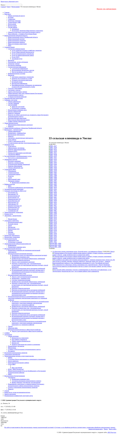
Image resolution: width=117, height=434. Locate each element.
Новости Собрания (14, 113)
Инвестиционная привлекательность (15, 35)
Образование (12, 171)
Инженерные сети (13, 229)
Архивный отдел (17, 58)
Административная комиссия (17, 96)
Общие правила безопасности (21, 341)
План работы (12, 139)
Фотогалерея (15, 7)
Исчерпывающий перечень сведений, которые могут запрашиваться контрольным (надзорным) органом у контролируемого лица (28, 271)
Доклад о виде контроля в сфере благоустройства (27, 331)
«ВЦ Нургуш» (111, 432)
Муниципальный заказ (15, 222)
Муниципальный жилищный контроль (20, 253)
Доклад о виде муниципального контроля (25, 277)
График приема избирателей (17, 121)
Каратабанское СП (14, 201)
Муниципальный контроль (12, 248)
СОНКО (7, 333)
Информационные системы (16, 73)
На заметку (11, 351)
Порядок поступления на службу (22, 78)
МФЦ (10, 374)
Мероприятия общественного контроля (20, 125)
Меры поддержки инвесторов (17, 44)
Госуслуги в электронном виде (17, 158)
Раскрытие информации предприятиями (20, 187)
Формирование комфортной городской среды (18, 395)
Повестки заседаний (18, 106)
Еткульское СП (12, 192)
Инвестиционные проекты (16, 42)
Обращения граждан (10, 159)
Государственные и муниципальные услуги (18, 156)
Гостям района (12, 27)
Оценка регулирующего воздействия (19, 153)
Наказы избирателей (14, 111)
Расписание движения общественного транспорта (27, 30)
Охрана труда (8, 214)
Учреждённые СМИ (14, 22)
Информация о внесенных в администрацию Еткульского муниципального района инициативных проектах (26, 385)
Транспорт (11, 234)
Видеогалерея (12, 25)
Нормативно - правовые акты (21, 278)
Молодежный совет (14, 179)
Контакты (11, 60)
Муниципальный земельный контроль (20, 275)
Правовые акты (9, 144)
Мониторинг (12, 348)
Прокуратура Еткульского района (18, 362)
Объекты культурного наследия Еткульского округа (24, 32)
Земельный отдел (13, 240)
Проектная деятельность (12, 235)
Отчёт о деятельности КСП (16, 141)
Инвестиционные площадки (17, 40)
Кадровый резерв (17, 82)
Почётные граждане (14, 20)
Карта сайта (112, 429)
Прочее (10, 230)
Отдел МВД (11, 364)
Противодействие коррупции (13, 98)
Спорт (10, 177)
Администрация (9, 47)
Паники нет (15, 343)
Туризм (6, 391)
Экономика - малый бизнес (12, 215)
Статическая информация (20, 68)
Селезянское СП (13, 210)
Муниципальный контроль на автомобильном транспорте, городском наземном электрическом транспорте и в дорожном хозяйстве (27, 298)
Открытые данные (14, 63)
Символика (11, 19)
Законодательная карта (95, 429)
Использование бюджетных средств (23, 70)
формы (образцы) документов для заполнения (26, 382)
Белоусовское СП (13, 197)
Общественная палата (11, 123)
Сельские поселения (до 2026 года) (15, 191)
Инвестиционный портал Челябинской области (23, 37)
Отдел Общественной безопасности (23, 52)
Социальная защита (14, 174)
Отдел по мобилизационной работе (23, 55)
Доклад (10, 326)
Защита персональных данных (17, 92)
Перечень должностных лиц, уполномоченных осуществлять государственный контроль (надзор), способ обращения (30, 265)
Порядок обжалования (15, 166)
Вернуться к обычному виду (9, 1)
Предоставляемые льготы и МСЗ (22, 72)
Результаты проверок (14, 65)
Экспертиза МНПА (14, 154)
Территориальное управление (13, 212)
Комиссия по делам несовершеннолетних (17, 392)
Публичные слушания (19, 108)
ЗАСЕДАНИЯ (12, 105)
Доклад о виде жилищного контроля (23, 262)
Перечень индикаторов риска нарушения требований (28, 268)
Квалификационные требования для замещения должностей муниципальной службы (26, 86)
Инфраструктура (9, 184)
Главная (3, 7)
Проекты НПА (12, 151)
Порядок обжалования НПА (17, 149)
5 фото (112, 251)
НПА (9, 45)
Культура (11, 176)
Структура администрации (16, 49)
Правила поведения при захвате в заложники (26, 344)
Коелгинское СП (13, 202)
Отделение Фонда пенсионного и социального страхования (26, 359)
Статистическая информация (17, 67)
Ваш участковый (17, 367)
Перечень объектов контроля (21, 260)
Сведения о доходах (14, 90)
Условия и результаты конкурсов (22, 80)
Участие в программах (15, 88)
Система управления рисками (21, 280)
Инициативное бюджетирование (14, 376)
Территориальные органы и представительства (19, 356)
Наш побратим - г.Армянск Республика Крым (22, 34)
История (10, 17)
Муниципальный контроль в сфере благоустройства (24, 329)
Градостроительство (10, 239)
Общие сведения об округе (16, 16)
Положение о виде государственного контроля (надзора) (29, 255)
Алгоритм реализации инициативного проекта (26, 381)
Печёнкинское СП (13, 207)
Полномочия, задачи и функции (18, 62)
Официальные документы (16, 148)
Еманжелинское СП (14, 199)
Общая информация (14, 101)
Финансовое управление (12, 237)
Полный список (13, 224)
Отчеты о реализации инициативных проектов (22, 387)
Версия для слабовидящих (106, 9)
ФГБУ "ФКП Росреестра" (16, 369)
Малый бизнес (12, 219)
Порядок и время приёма (16, 163)
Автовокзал (15, 29)
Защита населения (10, 394)
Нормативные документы (16, 346)
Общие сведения (13, 336)
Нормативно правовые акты (17, 247)
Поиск (106, 429)
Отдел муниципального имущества (23, 54)
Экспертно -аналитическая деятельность (20, 138)
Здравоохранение (13, 172)
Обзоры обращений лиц (15, 167)
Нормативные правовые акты (17, 110)
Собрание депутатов (10, 100)
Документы (11, 377)
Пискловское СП (13, 209)
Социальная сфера (10, 169)
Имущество (11, 227)
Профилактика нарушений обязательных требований (28, 258)
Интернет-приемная (14, 161)
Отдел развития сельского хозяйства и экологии (27, 50)
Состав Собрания (13, 103)
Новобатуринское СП (15, 205)
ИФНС (10, 357)
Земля (10, 225)
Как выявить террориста (19, 339)
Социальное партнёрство (12, 354)
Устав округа (12, 146)
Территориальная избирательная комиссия (17, 243)
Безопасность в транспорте (20, 338)
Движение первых (14, 181)
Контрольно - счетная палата (13, 130)
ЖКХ (9, 186)
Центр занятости (13, 361)
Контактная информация (19, 83)
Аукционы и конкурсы (11, 220)
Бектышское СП (13, 194)
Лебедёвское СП (13, 204)
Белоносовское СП (14, 196)
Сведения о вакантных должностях (23, 77)
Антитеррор (8, 334)
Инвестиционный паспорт (16, 39)
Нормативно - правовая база (17, 133)
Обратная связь (13, 328)
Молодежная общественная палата (19, 120)
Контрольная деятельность (16, 134)
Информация (12, 245)
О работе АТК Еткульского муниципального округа (24, 349)
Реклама (10, 232)
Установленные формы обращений (19, 164)
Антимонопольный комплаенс (13, 189)
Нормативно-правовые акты (20, 182)
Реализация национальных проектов (15, 353)
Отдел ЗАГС (16, 57)
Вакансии (11, 75)
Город (8, 7)
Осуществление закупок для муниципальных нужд (24, 143)
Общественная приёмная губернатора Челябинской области (23, 128)
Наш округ (7, 14)
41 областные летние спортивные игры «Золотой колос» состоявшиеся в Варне (77, 251)
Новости (10, 126)
